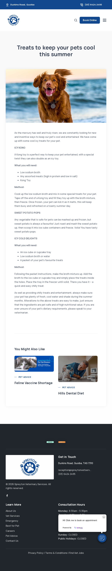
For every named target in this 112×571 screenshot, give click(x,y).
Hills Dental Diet (71, 393)
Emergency (12, 520)
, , (75, 463)
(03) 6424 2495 (93, 4)
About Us (11, 510)
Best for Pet (12, 525)
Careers (10, 530)
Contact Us (12, 540)
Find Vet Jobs (76, 553)
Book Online (90, 20)
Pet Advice (25, 377)
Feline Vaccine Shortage (33, 383)
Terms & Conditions (56, 553)
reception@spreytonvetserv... (74, 470)
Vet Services (13, 515)
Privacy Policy (35, 553)
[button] (102, 538)
